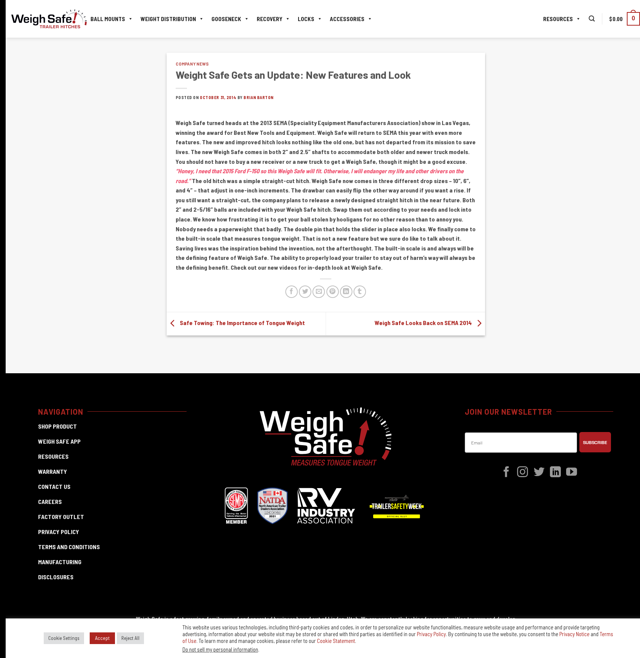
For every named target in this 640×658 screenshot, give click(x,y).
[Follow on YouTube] (571, 473)
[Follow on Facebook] (506, 473)
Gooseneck (226, 18)
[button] (592, 18)
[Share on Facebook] (291, 291)
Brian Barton (258, 97)
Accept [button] (102, 638)
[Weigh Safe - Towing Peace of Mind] (49, 19)
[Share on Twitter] (305, 291)
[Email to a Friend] (318, 291)
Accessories (347, 18)
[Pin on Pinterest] (332, 291)
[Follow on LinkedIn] (555, 473)
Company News (192, 63)
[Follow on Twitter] (539, 473)
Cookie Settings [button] (64, 638)
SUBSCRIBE (595, 442)
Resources (558, 18)
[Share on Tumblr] (360, 291)
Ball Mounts (107, 18)
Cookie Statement (336, 640)
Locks (306, 18)
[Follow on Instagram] (522, 473)
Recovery (269, 18)
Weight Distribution (168, 18)
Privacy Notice (574, 634)
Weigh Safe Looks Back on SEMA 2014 (424, 322)
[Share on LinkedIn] (346, 291)
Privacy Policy (431, 634)
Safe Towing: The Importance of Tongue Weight (242, 322)
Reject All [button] (130, 638)
